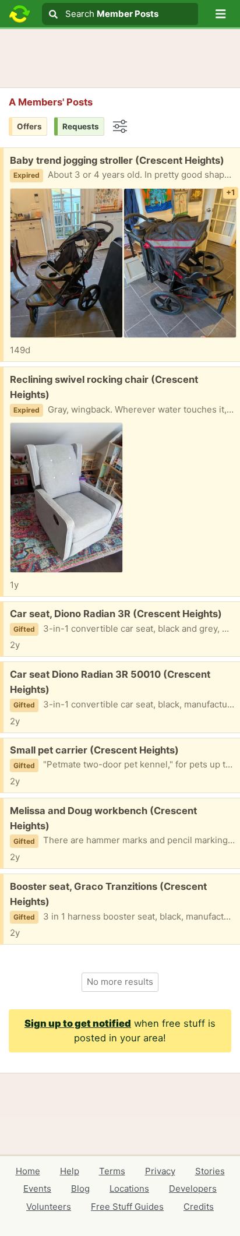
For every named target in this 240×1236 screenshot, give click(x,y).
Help (69, 1171)
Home (28, 1171)
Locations (129, 1188)
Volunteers (48, 1206)
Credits (198, 1206)
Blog (80, 1188)
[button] (220, 13)
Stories (210, 1171)
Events (37, 1188)
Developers (193, 1188)
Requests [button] (80, 126)
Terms (112, 1171)
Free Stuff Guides (127, 1206)
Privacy (160, 1171)
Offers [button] (29, 126)
